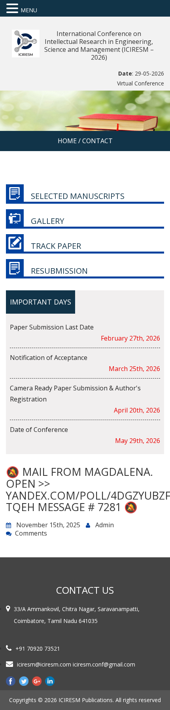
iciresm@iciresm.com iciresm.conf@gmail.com (76, 664)
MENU (29, 10)
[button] (13, 8)
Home (67, 140)
